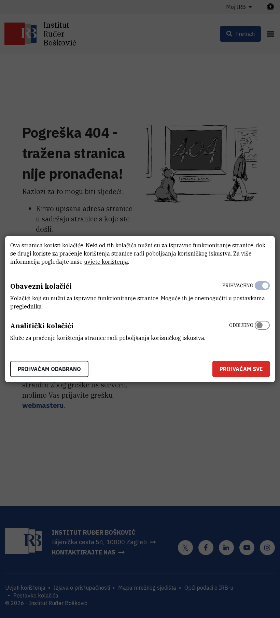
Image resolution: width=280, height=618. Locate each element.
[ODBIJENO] (262, 330)
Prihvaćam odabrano (49, 369)
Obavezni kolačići (41, 286)
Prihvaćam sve (241, 369)
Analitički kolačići (41, 325)
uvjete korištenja (106, 261)
